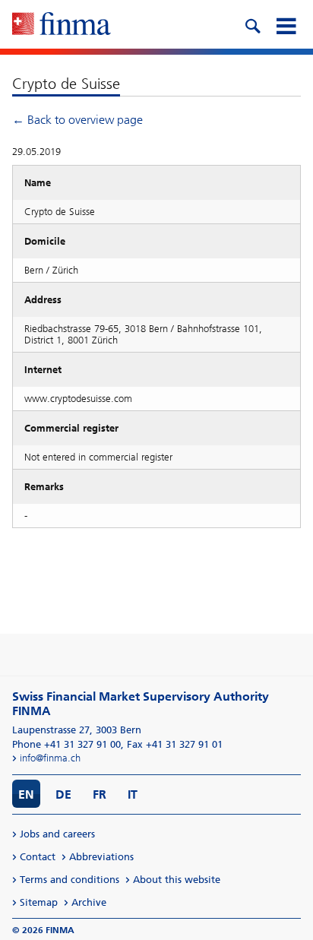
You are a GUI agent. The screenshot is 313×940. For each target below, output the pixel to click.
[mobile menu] (285, 24)
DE (63, 794)
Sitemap (39, 902)
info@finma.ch (50, 758)
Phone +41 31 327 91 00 (66, 744)
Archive (88, 902)
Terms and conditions (69, 879)
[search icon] (252, 24)
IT (133, 794)
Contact (37, 856)
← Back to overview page (77, 119)
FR (99, 794)
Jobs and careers (57, 834)
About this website (176, 879)
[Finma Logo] (61, 25)
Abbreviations (101, 856)
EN (26, 794)
